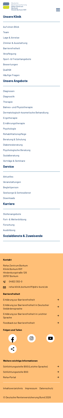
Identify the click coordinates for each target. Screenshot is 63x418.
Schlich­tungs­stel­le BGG (15, 371)
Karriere (9, 204)
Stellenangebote (12, 213)
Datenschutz (46, 388)
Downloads (9, 198)
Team (6, 32)
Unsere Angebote (15, 81)
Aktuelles (8, 176)
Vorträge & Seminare (14, 160)
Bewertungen (10, 64)
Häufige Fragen (11, 75)
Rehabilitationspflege (14, 133)
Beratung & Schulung (14, 139)
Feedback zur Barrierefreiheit (19, 322)
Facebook (13, 337)
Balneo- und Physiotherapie (18, 107)
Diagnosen (9, 91)
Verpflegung (9, 53)
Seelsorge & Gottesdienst (17, 192)
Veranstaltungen (12, 181)
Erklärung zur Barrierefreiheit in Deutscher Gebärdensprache (26, 306)
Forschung (9, 224)
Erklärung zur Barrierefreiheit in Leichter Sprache (25, 315)
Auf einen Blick (11, 26)
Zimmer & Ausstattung (15, 42)
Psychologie (9, 128)
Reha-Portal (9, 377)
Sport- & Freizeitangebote (17, 58)
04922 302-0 (15, 281)
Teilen (12, 349)
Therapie (8, 101)
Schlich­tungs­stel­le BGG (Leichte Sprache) (25, 366)
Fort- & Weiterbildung (14, 219)
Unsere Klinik (12, 16)
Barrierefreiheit (11, 48)
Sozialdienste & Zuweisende (23, 236)
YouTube (51, 337)
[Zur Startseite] (16, 6)
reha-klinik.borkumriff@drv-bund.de (28, 286)
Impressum (31, 388)
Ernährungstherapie (14, 123)
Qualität (7, 69)
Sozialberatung (11, 155)
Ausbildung (9, 230)
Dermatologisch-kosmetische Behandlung (25, 112)
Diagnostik (9, 96)
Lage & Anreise (11, 37)
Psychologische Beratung (16, 150)
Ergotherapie (10, 117)
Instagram (32, 337)
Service (8, 166)
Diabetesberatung (13, 144)
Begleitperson (11, 187)
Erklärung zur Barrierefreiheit (19, 299)
